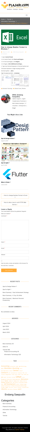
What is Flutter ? (5, 182)
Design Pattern (8, 374)
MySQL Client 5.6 (23, 381)
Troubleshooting (25, 387)
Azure (21, 368)
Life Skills (13, 377)
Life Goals (9, 377)
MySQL (6, 381)
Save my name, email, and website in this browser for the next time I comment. (14, 264)
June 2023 (6, 329)
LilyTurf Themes (19, 429)
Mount (2, 381)
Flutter (19, 374)
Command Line (14, 372)
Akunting (15, 368)
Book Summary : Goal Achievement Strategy (16, 292)
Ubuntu (4, 389)
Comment (4, 216)
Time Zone (11, 387)
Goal (22, 374)
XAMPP (19, 389)
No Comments (4, 53)
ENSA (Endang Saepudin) (18, 52)
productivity (21, 382)
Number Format (18, 88)
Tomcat (15, 387)
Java (2, 377)
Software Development (6, 385)
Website (3, 254)
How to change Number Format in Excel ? (15, 196)
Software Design (23, 384)
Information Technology (7, 88)
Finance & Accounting (10, 351)
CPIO (23, 372)
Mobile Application (16, 379)
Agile (17, 366)
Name (3, 242)
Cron (26, 372)
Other (4, 346)
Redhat (25, 382)
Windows (24, 88)
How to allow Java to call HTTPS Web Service (15, 203)
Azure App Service (5, 370)
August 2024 (6, 323)
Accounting (5, 366)
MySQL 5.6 (11, 381)
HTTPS (25, 374)
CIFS (9, 372)
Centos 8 (4, 373)
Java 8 (5, 377)
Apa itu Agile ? (5, 163)
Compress (20, 372)
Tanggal (6, 387)
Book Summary (7, 343)
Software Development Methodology (18, 385)
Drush (13, 374)
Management (4, 379)
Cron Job (3, 374)
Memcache (9, 379)
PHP (13, 382)
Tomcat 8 (19, 387)
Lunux (23, 377)
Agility (2, 368)
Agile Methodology (22, 366)
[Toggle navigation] (26, 15)
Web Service (10, 389)
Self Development (10, 384)
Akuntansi (8, 368)
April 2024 (6, 326)
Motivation (24, 379)
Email (3, 248)
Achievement (13, 366)
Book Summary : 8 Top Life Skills (12, 295)
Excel (16, 374)
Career (10, 370)
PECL (11, 382)
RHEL (2, 384)
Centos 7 (21, 370)
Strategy (2, 387)
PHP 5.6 (16, 382)
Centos (16, 370)
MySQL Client (16, 381)
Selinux (17, 384)
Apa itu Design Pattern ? (8, 138)
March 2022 (6, 332)
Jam (27, 374)
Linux (18, 376)
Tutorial (5, 349)
